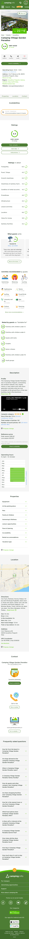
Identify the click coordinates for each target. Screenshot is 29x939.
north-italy (14, 82)
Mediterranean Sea (8, 83)
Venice (22, 80)
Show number (14, 707)
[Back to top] (14, 870)
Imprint (16, 931)
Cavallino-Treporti (14, 80)
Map (13, 7)
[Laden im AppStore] (14, 922)
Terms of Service (20, 933)
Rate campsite (13, 145)
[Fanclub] (20, 7)
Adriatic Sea (6, 82)
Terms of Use (9, 931)
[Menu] (2, 6)
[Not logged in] (26, 3)
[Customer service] (20, 3)
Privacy (21, 931)
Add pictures (14, 152)
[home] (14, 876)
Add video (14, 148)
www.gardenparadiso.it (16, 86)
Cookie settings (9, 933)
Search (7, 7)
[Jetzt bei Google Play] (14, 926)
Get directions (5, 643)
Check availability (13, 63)
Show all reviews (13, 261)
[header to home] (8, 2)
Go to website (14, 731)
